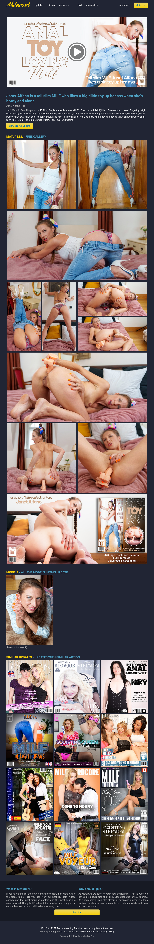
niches (51, 5)
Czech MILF (94, 110)
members (124, 5)
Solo (31, 119)
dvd (80, 5)
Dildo (104, 110)
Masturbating (50, 113)
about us (64, 5)
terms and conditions (83, 931)
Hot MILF (30, 113)
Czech (84, 110)
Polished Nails (70, 116)
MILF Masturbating (90, 113)
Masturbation (65, 113)
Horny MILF (19, 113)
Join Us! (140, 5)
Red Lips (83, 116)
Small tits (23, 119)
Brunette (57, 110)
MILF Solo (30, 116)
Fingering (135, 110)
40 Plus (44, 110)
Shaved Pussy (131, 116)
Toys (57, 119)
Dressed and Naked (118, 110)
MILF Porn (132, 113)
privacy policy (107, 931)
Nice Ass (57, 116)
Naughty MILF (44, 116)
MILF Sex (19, 116)
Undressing (67, 119)
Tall (52, 119)
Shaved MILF (116, 116)
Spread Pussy (42, 119)
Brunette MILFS (71, 110)
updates (39, 5)
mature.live (92, 5)
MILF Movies (108, 113)
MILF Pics (121, 113)
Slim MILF (11, 119)
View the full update (19, 125)
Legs (39, 113)
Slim (142, 116)
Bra (50, 110)
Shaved (104, 116)
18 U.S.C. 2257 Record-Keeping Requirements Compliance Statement (77, 928)
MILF (76, 113)
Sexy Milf (94, 116)
